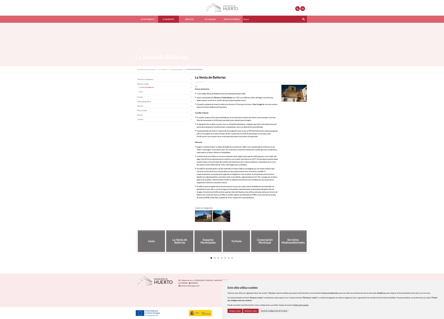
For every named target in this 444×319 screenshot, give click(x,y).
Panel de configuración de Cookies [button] (274, 311)
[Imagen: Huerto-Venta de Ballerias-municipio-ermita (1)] (203, 216)
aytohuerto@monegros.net (189, 286)
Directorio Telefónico (145, 79)
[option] (151, 241)
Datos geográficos (144, 102)
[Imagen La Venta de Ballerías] (294, 93)
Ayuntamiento (147, 19)
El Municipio (168, 19)
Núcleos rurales (177, 69)
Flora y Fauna (142, 110)
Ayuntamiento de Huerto (146, 69)
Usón (141, 92)
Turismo (140, 119)
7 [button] (232, 258)
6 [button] (229, 258)
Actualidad (210, 19)
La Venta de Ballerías (146, 87)
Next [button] (308, 241)
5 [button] (225, 258)
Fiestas (140, 115)
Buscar (302, 20)
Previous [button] (135, 241)
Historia (140, 106)
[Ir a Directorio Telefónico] (297, 8)
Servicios (189, 19)
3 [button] (218, 258)
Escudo (140, 97)
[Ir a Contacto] (302, 8)
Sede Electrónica (232, 19)
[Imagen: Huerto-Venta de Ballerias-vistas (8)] (221, 216)
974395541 (194, 283)
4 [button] (222, 258)
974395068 (184, 283)
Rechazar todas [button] (251, 311)
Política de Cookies (300, 305)
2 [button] (215, 258)
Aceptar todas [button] (235, 311)
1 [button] (211, 258)
